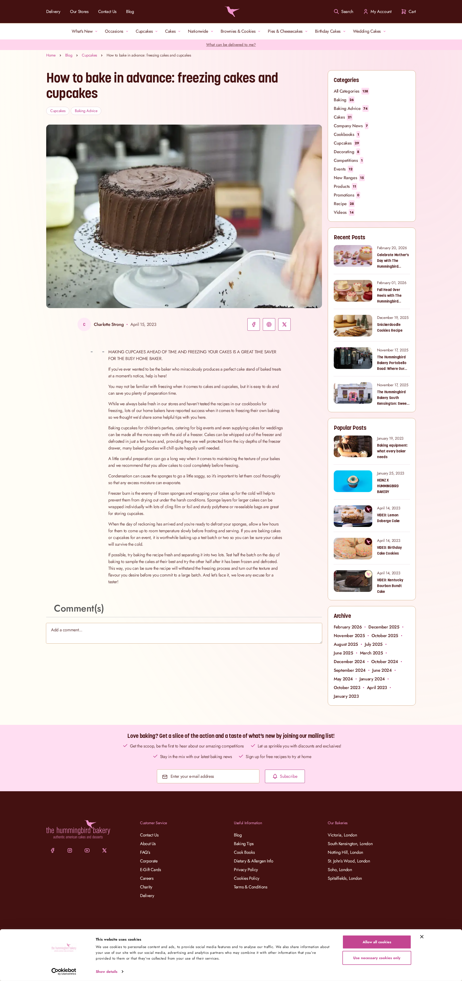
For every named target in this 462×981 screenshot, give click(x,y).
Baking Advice (86, 111)
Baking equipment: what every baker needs (392, 451)
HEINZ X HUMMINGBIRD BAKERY (387, 486)
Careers (146, 878)
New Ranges (349, 178)
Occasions (114, 31)
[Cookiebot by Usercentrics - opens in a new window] (64, 971)
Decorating (346, 152)
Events (343, 169)
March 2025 (371, 653)
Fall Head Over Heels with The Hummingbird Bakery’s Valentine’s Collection (389, 295)
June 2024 (382, 670)
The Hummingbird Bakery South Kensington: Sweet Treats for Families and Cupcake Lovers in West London (393, 397)
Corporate (149, 861)
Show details (106, 971)
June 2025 (343, 653)
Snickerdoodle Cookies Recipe (390, 327)
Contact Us (107, 11)
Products (345, 186)
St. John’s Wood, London (349, 861)
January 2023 (346, 696)
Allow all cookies (377, 942)
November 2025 (349, 636)
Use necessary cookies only (376, 957)
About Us (148, 844)
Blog (130, 11)
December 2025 (383, 627)
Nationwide (198, 31)
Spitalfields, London (345, 878)
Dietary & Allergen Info (253, 861)
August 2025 (346, 644)
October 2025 (385, 636)
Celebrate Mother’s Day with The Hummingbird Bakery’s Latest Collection (393, 260)
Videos (343, 212)
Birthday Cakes (327, 31)
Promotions (346, 195)
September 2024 (350, 670)
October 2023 (347, 687)
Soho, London (340, 870)
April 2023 (377, 687)
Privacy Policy (246, 870)
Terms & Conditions (250, 887)
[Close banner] (422, 936)
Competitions (348, 160)
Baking (343, 100)
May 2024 (343, 679)
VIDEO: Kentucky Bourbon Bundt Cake (390, 585)
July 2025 (374, 644)
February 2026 (348, 627)
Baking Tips (244, 844)
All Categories (351, 91)
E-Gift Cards (150, 870)
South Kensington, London (350, 844)
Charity (146, 887)
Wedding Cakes (367, 31)
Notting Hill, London (345, 852)
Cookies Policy (246, 878)
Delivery (53, 11)
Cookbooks (346, 134)
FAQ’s (145, 852)
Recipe (344, 204)
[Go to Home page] (231, 11)
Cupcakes (144, 31)
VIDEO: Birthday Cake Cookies (389, 550)
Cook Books (244, 852)
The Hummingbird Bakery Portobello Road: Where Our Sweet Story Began (393, 362)
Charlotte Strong (109, 324)
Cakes (170, 31)
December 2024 (349, 661)
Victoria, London (342, 835)
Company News (350, 126)
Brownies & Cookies (238, 31)
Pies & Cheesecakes (285, 31)
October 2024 (384, 661)
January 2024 (372, 679)
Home (51, 55)
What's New (82, 31)
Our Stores (79, 11)
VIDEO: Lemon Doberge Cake (388, 518)
